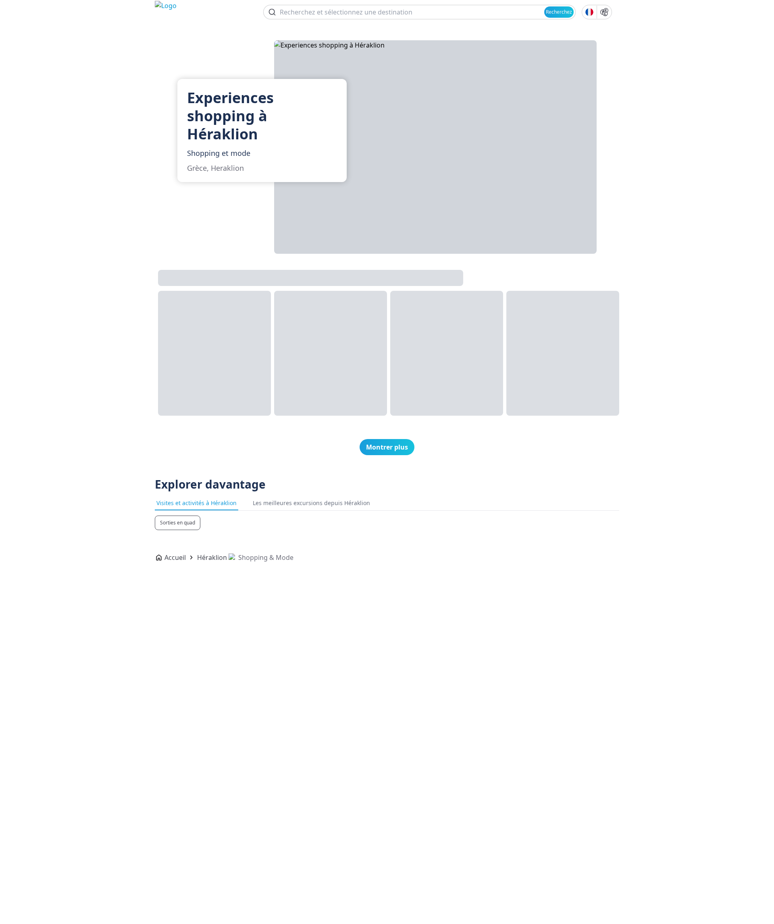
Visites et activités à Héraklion (196, 503)
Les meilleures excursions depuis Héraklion (311, 503)
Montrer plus (387, 447)
